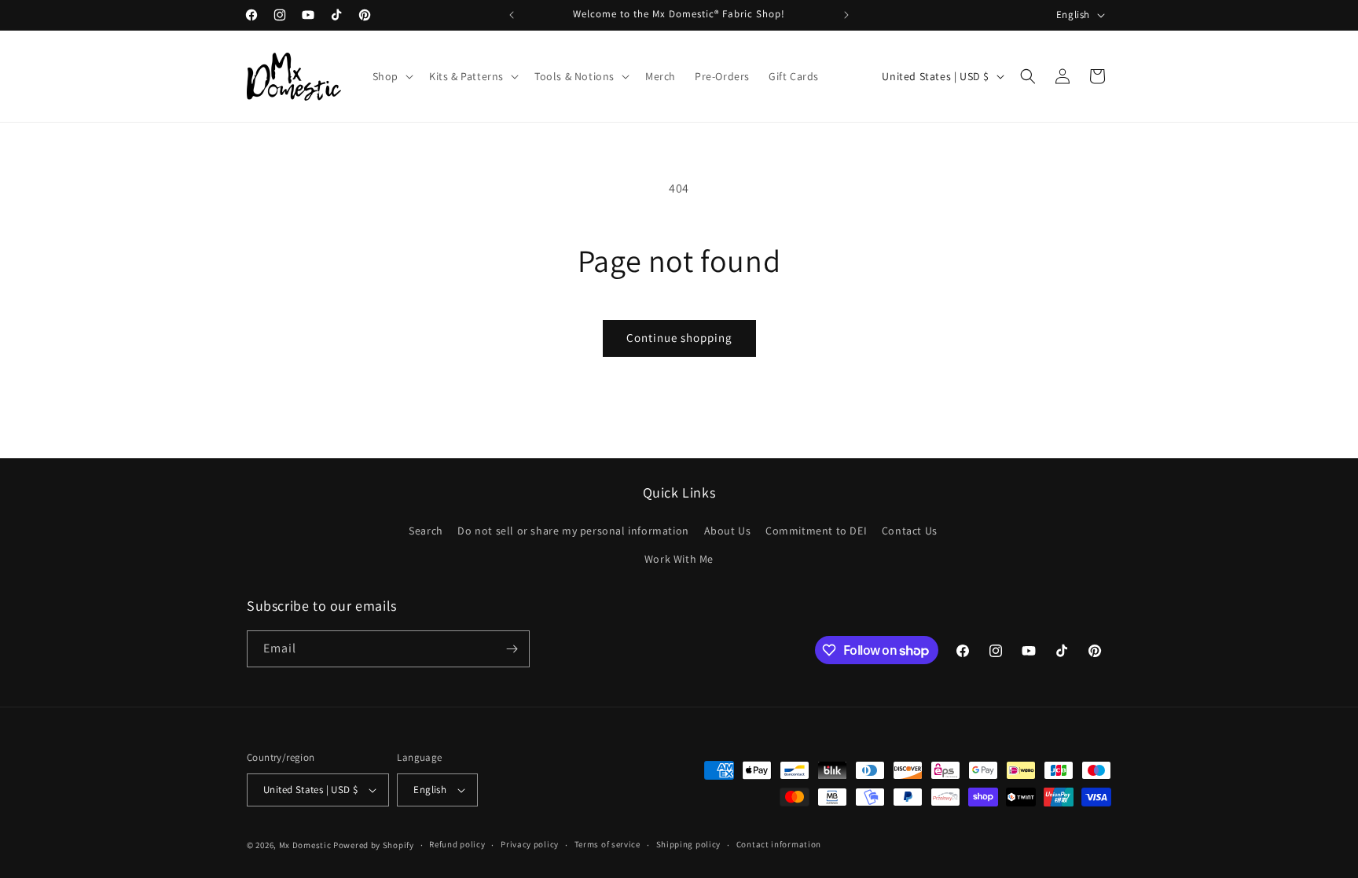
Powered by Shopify (373, 844)
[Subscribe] (511, 648)
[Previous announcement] (511, 15)
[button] (391, 76)
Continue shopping (679, 337)
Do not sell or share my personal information (572, 530)
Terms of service (607, 844)
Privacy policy (530, 844)
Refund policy (457, 844)
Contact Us (910, 530)
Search (426, 530)
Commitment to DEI (816, 530)
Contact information (778, 844)
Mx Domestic (305, 844)
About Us (727, 530)
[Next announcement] (846, 15)
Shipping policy (688, 844)
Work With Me (679, 559)
